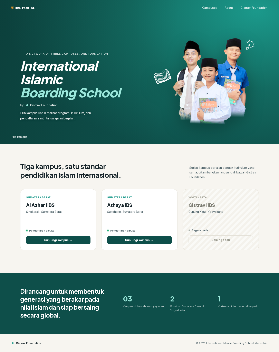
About (229, 7)
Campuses (209, 7)
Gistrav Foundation (254, 7)
